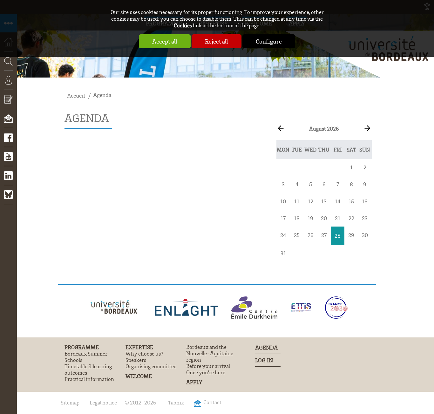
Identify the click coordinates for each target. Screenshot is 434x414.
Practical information (89, 379)
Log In (264, 360)
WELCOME (138, 376)
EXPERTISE (139, 347)
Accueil (76, 95)
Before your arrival (208, 366)
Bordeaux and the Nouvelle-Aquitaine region (209, 353)
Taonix (176, 402)
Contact (8, 122)
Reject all (216, 41)
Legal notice (103, 402)
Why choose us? (144, 353)
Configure (269, 41)
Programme (81, 347)
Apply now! (8, 103)
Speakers (135, 360)
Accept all (164, 41)
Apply (194, 382)
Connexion (8, 84)
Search (6, 80)
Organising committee (150, 366)
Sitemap (70, 402)
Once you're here (205, 372)
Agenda (102, 94)
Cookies (183, 25)
